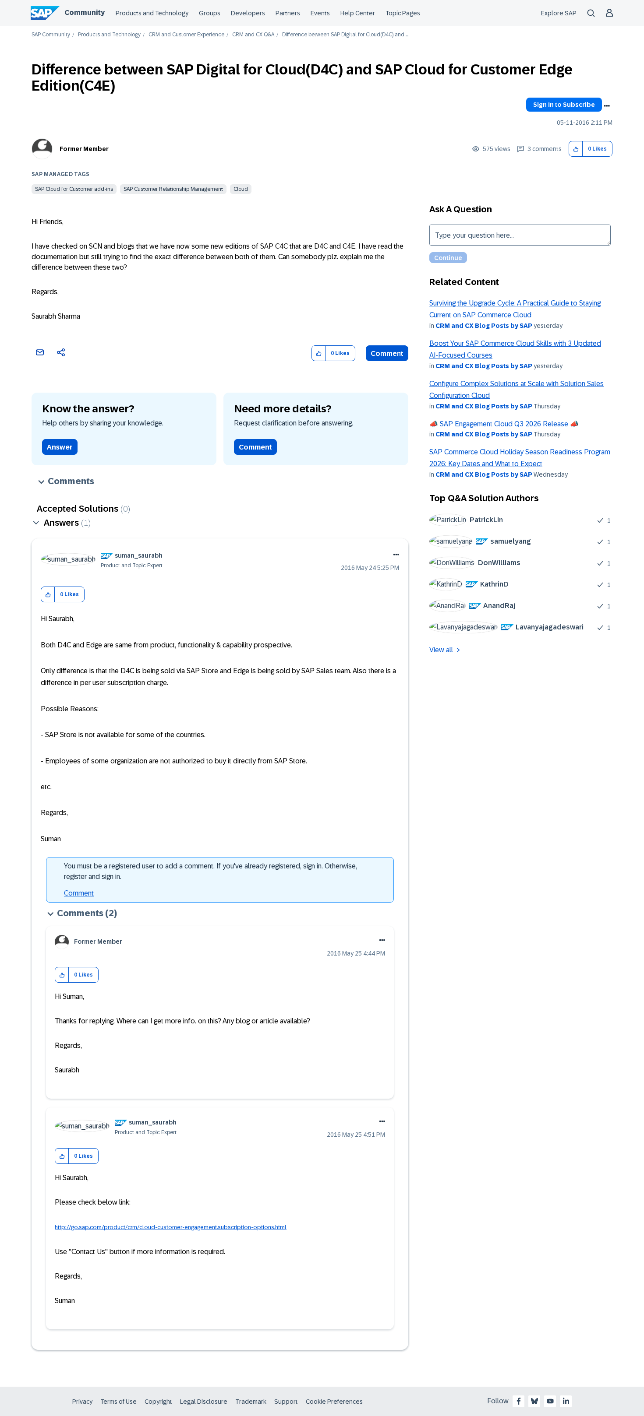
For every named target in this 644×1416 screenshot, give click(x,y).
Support (286, 1401)
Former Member (84, 148)
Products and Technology (152, 13)
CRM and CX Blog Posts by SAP (483, 325)
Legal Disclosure (203, 1401)
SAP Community (51, 35)
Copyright (158, 1401)
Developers (248, 13)
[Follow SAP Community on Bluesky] (534, 1401)
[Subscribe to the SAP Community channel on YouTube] (550, 1401)
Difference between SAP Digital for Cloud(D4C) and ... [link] (345, 35)
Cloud (241, 189)
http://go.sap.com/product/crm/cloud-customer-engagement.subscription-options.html (171, 1227)
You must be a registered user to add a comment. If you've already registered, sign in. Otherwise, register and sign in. (210, 871)
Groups (209, 13)
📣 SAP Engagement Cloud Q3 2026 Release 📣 (504, 424)
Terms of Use (118, 1401)
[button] (576, 149)
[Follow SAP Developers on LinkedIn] (566, 1401)
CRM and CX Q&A (253, 35)
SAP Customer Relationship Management (173, 189)
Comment (387, 353)
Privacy (82, 1401)
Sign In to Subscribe (564, 104)
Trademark (250, 1401)
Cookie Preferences (334, 1401)
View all (441, 650)
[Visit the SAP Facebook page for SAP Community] (518, 1401)
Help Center (357, 13)
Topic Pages (403, 13)
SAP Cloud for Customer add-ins (74, 189)
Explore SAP (559, 13)
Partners (288, 13)
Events (320, 13)
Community (84, 12)
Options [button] (606, 105)
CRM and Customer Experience (186, 35)
